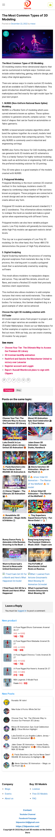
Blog (18, 390)
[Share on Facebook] (9, 380)
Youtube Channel (27, 814)
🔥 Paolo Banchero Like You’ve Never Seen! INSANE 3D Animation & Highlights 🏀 (30, 755)
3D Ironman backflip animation (20, 355)
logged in (22, 611)
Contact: (27, 810)
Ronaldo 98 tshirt (19, 700)
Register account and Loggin (19, 366)
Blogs (7, 789)
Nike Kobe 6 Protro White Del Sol (25, 709)
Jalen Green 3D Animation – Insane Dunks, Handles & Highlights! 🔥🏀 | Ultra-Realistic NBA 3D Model (30, 747)
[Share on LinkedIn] (28, 380)
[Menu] (3, 4)
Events (8, 794)
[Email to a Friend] (18, 380)
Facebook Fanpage (27, 818)
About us (9, 798)
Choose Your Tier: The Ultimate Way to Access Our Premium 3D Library (28, 719)
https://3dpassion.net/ (27, 826)
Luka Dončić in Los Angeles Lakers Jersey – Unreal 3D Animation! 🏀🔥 (30, 737)
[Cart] (50, 4)
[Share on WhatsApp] (4, 380)
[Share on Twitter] (14, 380)
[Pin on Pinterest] (23, 380)
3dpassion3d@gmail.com (27, 822)
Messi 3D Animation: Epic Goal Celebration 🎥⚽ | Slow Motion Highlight (30, 728)
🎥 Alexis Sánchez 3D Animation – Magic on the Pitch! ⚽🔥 (31, 764)
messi (32, 24)
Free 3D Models (40, 794)
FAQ (34, 798)
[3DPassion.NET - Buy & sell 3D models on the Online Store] (27, 4)
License (36, 789)
